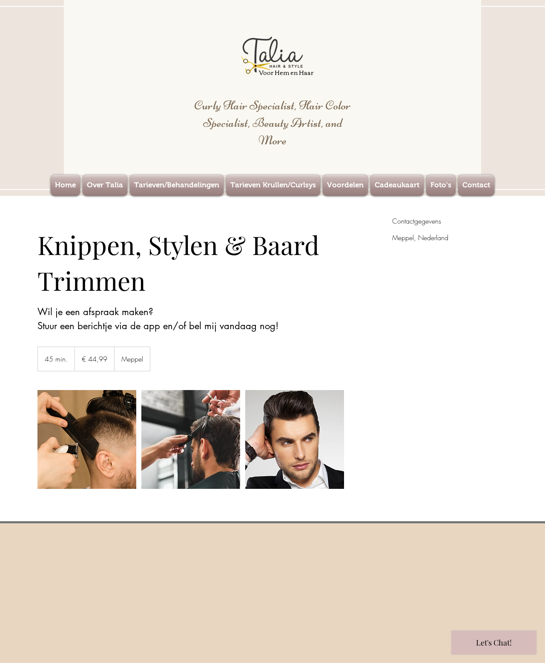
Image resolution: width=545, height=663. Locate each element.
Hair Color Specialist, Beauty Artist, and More (277, 123)
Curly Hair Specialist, (246, 105)
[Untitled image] (86, 439)
